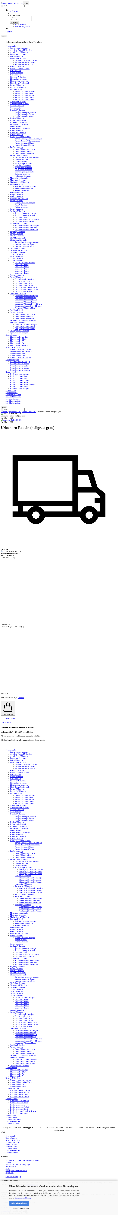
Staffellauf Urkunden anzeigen (30, 898)
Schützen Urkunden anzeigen (25, 213)
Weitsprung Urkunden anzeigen (30, 907)
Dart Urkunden (15, 75)
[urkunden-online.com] (12, 3)
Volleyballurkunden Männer (25, 329)
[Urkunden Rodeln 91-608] (11, 420)
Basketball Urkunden (18, 58)
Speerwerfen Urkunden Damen (30, 892)
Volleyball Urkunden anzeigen (26, 325)
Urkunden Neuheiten (13, 395)
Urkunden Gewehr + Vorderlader (27, 219)
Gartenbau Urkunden (18, 102)
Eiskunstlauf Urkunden (18, 79)
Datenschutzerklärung (23, 1198)
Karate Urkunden (16, 131)
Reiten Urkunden (16, 192)
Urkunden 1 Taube (21, 265)
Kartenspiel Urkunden (18, 133)
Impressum (9, 1173)
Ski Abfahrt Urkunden (18, 238)
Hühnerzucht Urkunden (18, 120)
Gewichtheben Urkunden (19, 104)
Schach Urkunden (16, 209)
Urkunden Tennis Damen (24, 285)
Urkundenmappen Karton (19, 364)
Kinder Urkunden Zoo (18, 378)
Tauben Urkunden (16, 261)
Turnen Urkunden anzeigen (25, 314)
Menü (4, 36)
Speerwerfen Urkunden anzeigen (31, 888)
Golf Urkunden (15, 108)
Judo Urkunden (15, 126)
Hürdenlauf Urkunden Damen (30, 880)
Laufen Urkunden (16, 147)
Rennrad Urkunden (22, 190)
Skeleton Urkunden (17, 236)
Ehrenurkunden (11, 335)
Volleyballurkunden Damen (25, 327)
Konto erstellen (20, 24)
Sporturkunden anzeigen (19, 48)
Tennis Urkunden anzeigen (24, 279)
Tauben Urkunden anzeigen (25, 263)
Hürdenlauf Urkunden (23, 166)
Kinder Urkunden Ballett (19, 382)
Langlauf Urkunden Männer (25, 246)
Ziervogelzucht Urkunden (19, 331)
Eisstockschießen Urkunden (20, 83)
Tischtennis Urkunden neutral (25, 298)
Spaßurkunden (11, 391)
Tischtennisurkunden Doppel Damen (28, 306)
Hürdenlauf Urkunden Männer (30, 882)
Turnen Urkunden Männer (24, 318)
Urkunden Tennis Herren (24, 283)
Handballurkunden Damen (24, 114)
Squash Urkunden (16, 254)
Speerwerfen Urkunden (23, 170)
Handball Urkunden (17, 110)
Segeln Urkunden (16, 234)
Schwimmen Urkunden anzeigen (27, 225)
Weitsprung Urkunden (23, 176)
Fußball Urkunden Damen (24, 97)
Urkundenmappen (12, 360)
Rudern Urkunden (16, 201)
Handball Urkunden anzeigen (25, 112)
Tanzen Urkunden (16, 258)
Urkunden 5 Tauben (22, 273)
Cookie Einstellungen (13, 1177)
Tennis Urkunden (16, 277)
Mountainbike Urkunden (24, 188)
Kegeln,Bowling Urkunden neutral (27, 141)
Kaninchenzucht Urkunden (20, 128)
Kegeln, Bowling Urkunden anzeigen (28, 139)
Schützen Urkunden (17, 211)
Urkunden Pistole (21, 217)
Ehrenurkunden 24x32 (18, 339)
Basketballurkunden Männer (25, 64)
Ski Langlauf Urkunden (18, 240)
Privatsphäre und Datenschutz (16, 1171)
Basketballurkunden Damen (25, 62)
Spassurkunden (11, 1146)
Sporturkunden (11, 46)
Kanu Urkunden (21, 205)
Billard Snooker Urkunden (20, 69)
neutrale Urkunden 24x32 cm (20, 351)
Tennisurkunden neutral (23, 281)
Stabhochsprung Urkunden (24, 172)
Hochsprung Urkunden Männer (30, 874)
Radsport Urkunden (17, 184)
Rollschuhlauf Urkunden (19, 199)
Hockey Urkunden (17, 118)
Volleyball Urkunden (17, 322)
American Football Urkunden (21, 50)
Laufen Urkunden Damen (24, 151)
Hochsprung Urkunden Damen (30, 872)
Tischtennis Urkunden (18, 294)
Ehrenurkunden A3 (17, 341)
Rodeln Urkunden (16, 197)
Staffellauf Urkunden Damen (29, 901)
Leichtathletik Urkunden (19, 155)
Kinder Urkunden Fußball (19, 380)
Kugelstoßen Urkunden (23, 168)
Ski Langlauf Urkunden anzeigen (27, 242)
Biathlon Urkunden (17, 67)
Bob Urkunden (15, 71)
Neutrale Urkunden (13, 347)
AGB (8, 1169)
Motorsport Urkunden (18, 180)
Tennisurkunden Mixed (23, 292)
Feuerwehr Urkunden (18, 87)
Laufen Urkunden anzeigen (25, 149)
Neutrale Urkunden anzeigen (20, 349)
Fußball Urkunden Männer (24, 95)
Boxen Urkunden (16, 73)
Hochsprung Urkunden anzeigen (31, 870)
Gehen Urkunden (21, 161)
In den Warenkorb (8, 714)
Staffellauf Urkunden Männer (30, 903)
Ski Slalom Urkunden (18, 248)
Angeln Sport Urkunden (19, 52)
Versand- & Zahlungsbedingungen (18, 1164)
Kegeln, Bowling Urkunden (20, 137)
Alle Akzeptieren (19, 1203)
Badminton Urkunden (18, 54)
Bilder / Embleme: (7, 555)
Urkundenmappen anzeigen (20, 362)
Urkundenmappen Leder (19, 366)
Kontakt (8, 1162)
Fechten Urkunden (17, 85)
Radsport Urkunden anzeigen (25, 186)
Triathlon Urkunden (17, 310)
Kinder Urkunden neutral (19, 386)
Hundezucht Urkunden (18, 122)
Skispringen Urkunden (18, 250)
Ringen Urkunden (16, 195)
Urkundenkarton (12, 393)
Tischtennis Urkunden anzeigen (26, 296)
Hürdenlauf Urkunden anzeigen (30, 878)
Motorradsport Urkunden (19, 178)
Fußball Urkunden (17, 89)
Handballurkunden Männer (24, 116)
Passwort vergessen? (22, 27)
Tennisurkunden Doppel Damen (26, 289)
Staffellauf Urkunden (22, 174)
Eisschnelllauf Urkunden (19, 81)
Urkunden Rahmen (12, 399)
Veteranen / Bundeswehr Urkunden (23, 320)
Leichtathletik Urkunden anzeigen (27, 157)
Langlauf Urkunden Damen (25, 244)
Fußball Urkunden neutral (24, 93)
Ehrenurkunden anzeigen (19, 337)
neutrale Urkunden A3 (18, 353)
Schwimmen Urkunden (18, 223)
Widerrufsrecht (11, 1167)
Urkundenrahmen (12, 1153)
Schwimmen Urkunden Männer (26, 230)
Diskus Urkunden (21, 159)
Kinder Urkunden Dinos (19, 376)
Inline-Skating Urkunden (19, 124)
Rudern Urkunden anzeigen (25, 203)
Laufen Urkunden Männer (24, 153)
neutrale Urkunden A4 (18, 355)
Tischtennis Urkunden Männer (26, 300)
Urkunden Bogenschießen (24, 221)
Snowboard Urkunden (18, 252)
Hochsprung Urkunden (23, 164)
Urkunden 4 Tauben (22, 271)
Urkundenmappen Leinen (19, 368)
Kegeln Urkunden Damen (24, 145)
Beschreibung (11, 718)
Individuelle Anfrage (13, 401)
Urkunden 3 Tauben (22, 269)
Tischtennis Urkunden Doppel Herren (28, 304)
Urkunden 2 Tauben (22, 267)
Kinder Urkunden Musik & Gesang (23, 384)
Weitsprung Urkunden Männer (30, 911)
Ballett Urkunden (16, 56)
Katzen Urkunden (16, 135)
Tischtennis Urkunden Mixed (25, 308)
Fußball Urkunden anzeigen (25, 91)
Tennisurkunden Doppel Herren (26, 287)
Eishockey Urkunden (18, 77)
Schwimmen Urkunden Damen (26, 228)
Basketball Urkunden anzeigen (26, 60)
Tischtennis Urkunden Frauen (25, 302)
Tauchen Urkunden (17, 275)
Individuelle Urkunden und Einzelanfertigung (22, 1160)
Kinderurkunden (12, 372)
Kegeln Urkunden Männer (24, 143)
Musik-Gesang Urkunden (19, 182)
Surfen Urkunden (16, 256)
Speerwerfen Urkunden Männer (31, 890)
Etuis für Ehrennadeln (13, 397)
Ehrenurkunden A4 (17, 343)
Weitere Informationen (20, 1208)
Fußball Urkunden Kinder (24, 100)
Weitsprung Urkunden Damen (30, 909)
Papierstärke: (5, 625)
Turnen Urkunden (16, 312)
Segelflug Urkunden (17, 232)
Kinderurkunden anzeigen (19, 374)
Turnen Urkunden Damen (24, 316)
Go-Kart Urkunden (17, 106)
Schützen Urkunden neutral (25, 215)
